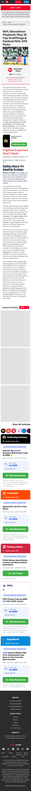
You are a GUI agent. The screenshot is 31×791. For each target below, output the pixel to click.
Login (26, 2)
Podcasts (15, 725)
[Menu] (2, 2)
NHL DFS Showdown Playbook (14, 24)
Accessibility (5, 756)
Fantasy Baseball (15, 704)
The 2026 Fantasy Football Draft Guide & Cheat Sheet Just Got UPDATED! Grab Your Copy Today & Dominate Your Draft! (16, 14)
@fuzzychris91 (16, 74)
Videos (15, 722)
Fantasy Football (15, 701)
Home (4, 22)
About (3, 753)
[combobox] (24, 307)
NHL (9, 22)
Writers (15, 720)
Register (13, 756)
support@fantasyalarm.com (15, 738)
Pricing (15, 717)
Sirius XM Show (15, 728)
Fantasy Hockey (15, 709)
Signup (18, 2)
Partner (11, 753)
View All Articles (21, 424)
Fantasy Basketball (15, 706)
